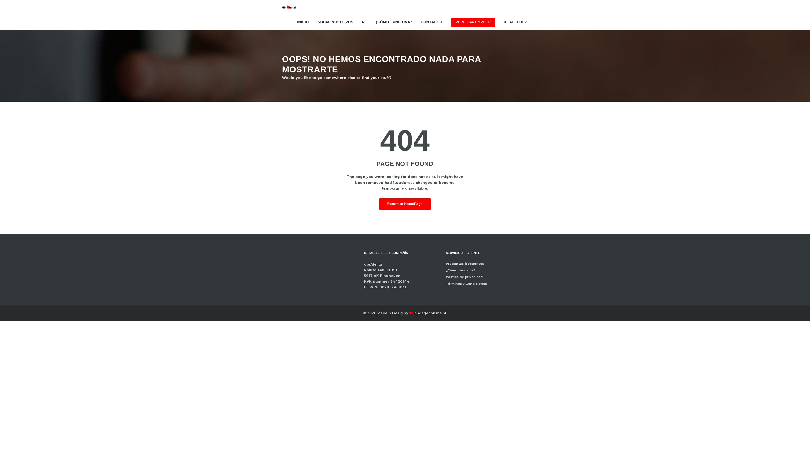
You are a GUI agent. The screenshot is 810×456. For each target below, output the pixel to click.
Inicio (303, 22)
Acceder (518, 22)
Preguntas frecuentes (465, 264)
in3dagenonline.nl (430, 313)
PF (364, 22)
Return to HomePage (405, 204)
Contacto (431, 22)
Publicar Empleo (473, 22)
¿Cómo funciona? (393, 22)
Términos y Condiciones (466, 284)
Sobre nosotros (335, 22)
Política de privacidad (464, 277)
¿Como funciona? (461, 270)
